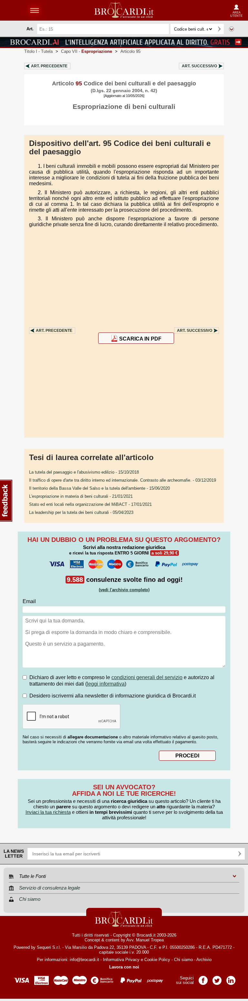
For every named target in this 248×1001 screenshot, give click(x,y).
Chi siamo (183, 959)
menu (34, 10)
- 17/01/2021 (90, 504)
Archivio (204, 959)
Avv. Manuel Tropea (145, 940)
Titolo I (38, 51)
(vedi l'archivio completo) (124, 589)
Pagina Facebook (203, 978)
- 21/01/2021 (81, 496)
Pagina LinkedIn (230, 978)
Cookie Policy (157, 959)
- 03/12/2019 (122, 480)
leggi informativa (106, 684)
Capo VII (86, 51)
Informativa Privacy (121, 959)
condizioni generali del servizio (146, 677)
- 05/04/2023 (81, 512)
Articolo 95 (130, 51)
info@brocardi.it (84, 959)
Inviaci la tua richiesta (48, 812)
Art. (49, 66)
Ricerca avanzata (231, 29)
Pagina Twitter (217, 978)
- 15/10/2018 (84, 472)
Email (29, 601)
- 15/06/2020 (99, 488)
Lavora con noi (124, 967)
